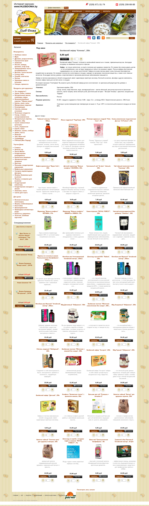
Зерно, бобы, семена (23, 93)
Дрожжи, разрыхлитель (24, 59)
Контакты (62, 495)
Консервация (20, 107)
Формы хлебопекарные (24, 204)
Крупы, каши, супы (22, 103)
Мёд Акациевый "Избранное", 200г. (124, 305)
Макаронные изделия (23, 105)
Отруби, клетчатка (22, 76)
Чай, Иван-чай (20, 136)
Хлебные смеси (21, 55)
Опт (22, 495)
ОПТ (57, 11)
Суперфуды (19, 138)
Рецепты (28, 495)
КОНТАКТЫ (106, 11)
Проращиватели (21, 207)
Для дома (17, 197)
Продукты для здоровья (23, 88)
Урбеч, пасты (20, 132)
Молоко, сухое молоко (23, 72)
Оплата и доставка (50, 495)
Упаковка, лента (21, 190)
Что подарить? (20, 91)
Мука (16, 57)
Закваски (18, 62)
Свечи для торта (21, 192)
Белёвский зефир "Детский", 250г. (48, 395)
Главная (40, 43)
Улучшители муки (21, 61)
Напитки (18, 134)
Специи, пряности (21, 84)
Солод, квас (19, 74)
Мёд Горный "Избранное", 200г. (124, 350)
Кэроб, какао (20, 128)
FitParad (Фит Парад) (23, 140)
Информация (38, 495)
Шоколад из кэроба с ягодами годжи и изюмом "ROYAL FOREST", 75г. (73, 441)
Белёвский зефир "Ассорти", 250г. (98, 350)
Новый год (19, 149)
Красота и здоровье (22, 213)
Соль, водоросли (21, 126)
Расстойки (19, 206)
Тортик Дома (18, 144)
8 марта (18, 147)
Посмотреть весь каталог (86, 490)
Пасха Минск (19, 151)
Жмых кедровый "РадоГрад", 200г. (73, 120)
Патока (17, 78)
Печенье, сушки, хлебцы (24, 130)
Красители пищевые (23, 157)
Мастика (18, 163)
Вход (66, 7)
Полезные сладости (22, 113)
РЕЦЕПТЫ (65, 11)
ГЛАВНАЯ (49, 11)
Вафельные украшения (24, 169)
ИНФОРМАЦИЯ (77, 11)
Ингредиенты (19, 52)
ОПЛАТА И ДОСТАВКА (92, 11)
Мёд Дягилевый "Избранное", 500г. (73, 305)
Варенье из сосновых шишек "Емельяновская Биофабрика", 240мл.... (48, 258)
